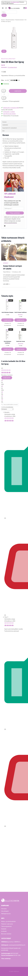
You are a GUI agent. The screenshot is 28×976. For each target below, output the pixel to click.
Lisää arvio (6, 378)
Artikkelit (5, 263)
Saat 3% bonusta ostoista (9, 113)
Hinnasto (4, 909)
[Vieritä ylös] (24, 970)
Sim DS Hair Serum (20, 341)
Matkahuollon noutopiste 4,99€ (11, 107)
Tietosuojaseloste (6, 926)
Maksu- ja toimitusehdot (8, 921)
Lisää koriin (17, 91)
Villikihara (8, 272)
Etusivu (3, 19)
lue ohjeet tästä (15, 2)
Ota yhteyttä (5, 911)
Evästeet (3, 929)
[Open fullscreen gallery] (4, 51)
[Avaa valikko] (2, 8)
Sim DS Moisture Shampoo (7, 312)
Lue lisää (6, 284)
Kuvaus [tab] (4, 122)
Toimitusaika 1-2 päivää (9, 111)
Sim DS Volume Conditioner (20, 312)
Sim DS (3, 65)
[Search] (4, 15)
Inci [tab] (3, 131)
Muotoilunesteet (19, 19)
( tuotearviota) (12, 67)
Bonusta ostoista (6, 934)
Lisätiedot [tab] (5, 125)
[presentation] (14, 252)
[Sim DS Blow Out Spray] (14, 37)
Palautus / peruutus (7, 924)
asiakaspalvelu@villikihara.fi (17, 945)
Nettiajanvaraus (6, 913)
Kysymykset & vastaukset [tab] (9, 128)
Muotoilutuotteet (10, 19)
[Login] (6, 8)
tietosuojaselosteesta (10, 223)
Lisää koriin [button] (7, 320)
